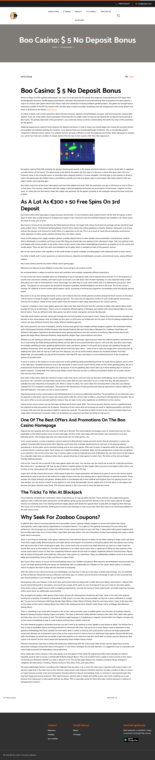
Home (54, 47)
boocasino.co (51, 109)
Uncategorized (66, 47)
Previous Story (11, 698)
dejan (131, 77)
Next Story (111, 698)
